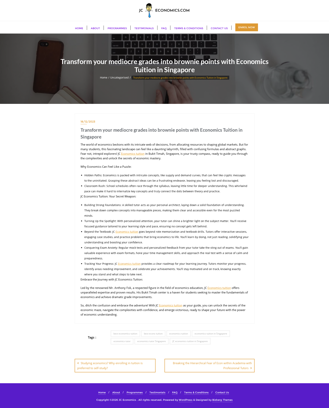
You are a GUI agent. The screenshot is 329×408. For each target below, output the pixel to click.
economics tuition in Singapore (211, 333)
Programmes (135, 392)
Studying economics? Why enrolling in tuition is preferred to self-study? (110, 365)
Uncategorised (119, 77)
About (116, 392)
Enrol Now (246, 27)
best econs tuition (153, 333)
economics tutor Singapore (151, 341)
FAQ (174, 392)
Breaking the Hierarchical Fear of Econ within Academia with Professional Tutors (212, 365)
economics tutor (122, 341)
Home (103, 77)
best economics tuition (125, 333)
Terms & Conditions (196, 392)
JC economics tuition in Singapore (190, 341)
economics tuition (178, 333)
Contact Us (222, 392)
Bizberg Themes (222, 399)
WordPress (185, 399)
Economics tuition (133, 154)
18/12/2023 (88, 121)
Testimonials (157, 392)
